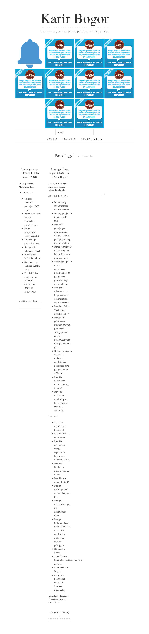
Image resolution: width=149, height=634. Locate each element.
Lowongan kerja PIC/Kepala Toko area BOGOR (30, 173)
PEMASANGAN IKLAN (91, 139)
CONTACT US (69, 139)
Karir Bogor (74, 17)
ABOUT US (52, 139)
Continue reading (29, 300)
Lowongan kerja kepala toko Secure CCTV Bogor (59, 173)
